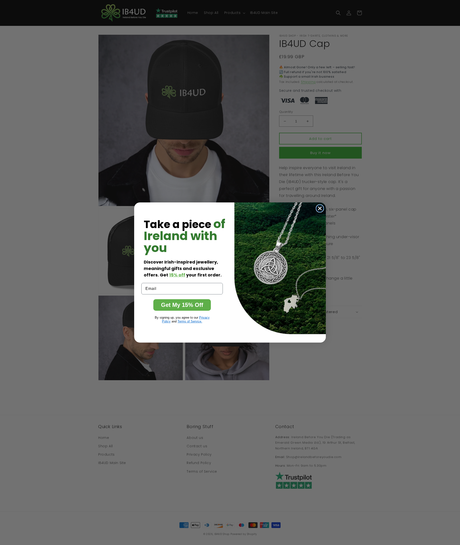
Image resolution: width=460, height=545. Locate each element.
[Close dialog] (319, 208)
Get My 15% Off (182, 305)
